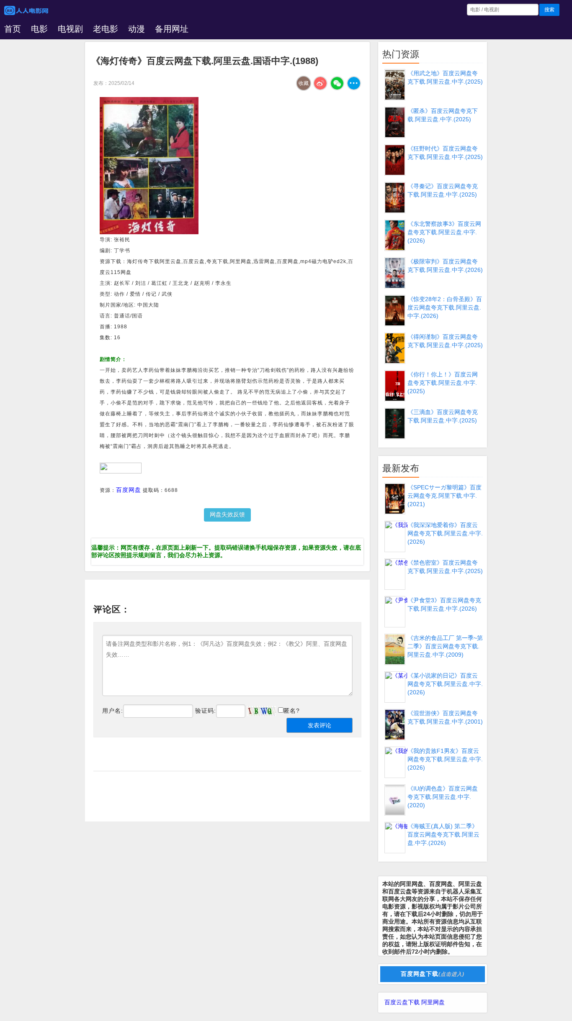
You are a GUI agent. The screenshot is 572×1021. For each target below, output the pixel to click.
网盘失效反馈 (227, 514)
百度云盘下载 (402, 1002)
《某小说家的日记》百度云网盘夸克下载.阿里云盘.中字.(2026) (445, 684)
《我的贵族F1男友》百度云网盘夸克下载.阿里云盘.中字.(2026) (445, 759)
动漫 (136, 28)
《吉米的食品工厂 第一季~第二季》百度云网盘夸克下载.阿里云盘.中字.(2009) (445, 646)
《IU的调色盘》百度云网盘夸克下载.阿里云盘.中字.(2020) (442, 797)
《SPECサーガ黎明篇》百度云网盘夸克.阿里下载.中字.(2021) (444, 495)
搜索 (549, 10)
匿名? (291, 710)
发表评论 (319, 725)
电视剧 (70, 28)
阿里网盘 (433, 1002)
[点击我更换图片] (261, 711)
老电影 (105, 28)
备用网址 (171, 28)
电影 (39, 28)
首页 (12, 28)
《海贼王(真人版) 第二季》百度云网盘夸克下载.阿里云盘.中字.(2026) (443, 834)
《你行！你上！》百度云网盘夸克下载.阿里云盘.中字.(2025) (442, 382)
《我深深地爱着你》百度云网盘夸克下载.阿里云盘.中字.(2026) (445, 533)
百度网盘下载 (432, 973)
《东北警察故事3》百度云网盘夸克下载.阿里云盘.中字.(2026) (444, 232)
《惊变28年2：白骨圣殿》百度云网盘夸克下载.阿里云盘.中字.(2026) (444, 307)
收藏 (304, 83)
